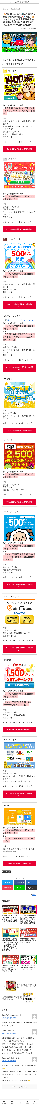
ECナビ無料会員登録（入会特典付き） (19, 729)
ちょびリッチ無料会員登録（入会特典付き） (19, 305)
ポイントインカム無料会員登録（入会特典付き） (19, 368)
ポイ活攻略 (6, 872)
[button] (35, 544)
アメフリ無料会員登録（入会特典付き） (19, 430)
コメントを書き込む (19, 1087)
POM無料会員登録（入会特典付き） (19, 863)
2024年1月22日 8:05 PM (9, 1061)
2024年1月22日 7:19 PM (9, 1018)
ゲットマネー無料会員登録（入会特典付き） (19, 794)
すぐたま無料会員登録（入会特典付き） (19, 502)
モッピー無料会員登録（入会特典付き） (19, 149)
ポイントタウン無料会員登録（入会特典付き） (19, 649)
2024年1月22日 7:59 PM (9, 1033)
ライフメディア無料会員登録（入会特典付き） (19, 585)
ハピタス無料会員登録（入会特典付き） (19, 229)
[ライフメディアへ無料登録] (19, 528)
